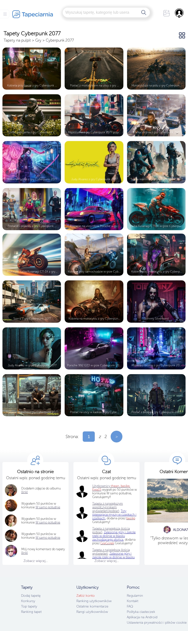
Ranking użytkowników (94, 601)
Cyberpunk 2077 (60, 40)
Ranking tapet (31, 612)
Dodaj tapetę (31, 596)
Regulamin (135, 596)
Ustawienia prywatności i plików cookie (157, 622)
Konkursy (28, 601)
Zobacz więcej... (36, 561)
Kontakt (132, 601)
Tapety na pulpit (17, 40)
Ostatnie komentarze (92, 606)
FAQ (130, 606)
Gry (38, 40)
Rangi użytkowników (92, 612)
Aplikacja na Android (142, 617)
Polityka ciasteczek (141, 612)
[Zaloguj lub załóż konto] (179, 13)
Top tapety (29, 606)
